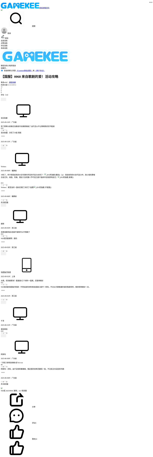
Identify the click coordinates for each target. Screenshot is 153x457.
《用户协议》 (40, 71)
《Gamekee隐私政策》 (24, 71)
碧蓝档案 (12, 82)
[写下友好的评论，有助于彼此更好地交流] (48, 97)
